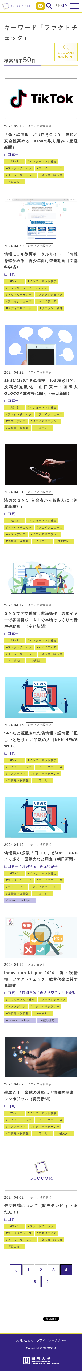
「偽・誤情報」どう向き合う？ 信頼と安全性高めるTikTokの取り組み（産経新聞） (41, 140)
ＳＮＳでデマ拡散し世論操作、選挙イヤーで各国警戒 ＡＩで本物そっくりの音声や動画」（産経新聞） (41, 619)
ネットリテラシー (20, 294)
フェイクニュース (50, 168)
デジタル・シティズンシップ (27, 288)
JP (64, 6)
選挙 (37, 660)
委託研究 (48, 1020)
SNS (15, 161)
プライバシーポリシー (51, 1340)
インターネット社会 (43, 161)
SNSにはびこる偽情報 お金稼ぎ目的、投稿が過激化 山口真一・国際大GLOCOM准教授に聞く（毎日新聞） (41, 387)
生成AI (64, 541)
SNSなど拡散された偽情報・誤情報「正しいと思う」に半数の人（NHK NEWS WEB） (41, 739)
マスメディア (47, 301)
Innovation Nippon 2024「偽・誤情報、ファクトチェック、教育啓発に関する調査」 (41, 979)
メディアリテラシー (21, 175)
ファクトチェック (20, 168)
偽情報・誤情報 (51, 175)
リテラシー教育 (51, 308)
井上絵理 (68, 993)
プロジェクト (37, 964)
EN (58, 6)
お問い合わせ (25, 1340)
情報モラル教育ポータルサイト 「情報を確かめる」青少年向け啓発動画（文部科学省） (41, 260)
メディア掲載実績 (40, 126)
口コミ (15, 181)
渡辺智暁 (29, 866)
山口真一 (11, 154)
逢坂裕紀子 (49, 866)
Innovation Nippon (21, 900)
